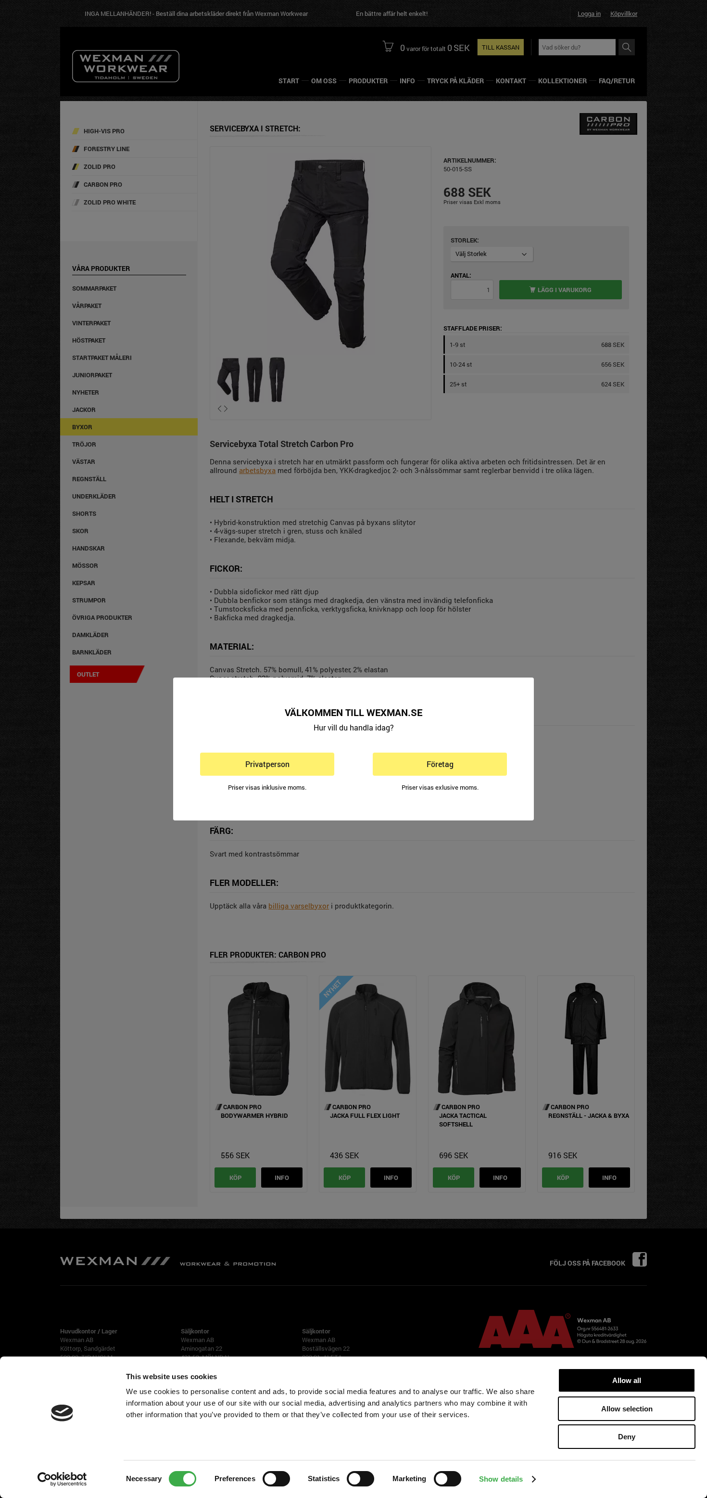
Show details (501, 1479)
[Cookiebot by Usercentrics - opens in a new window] (62, 1479)
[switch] (276, 1478)
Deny (626, 1437)
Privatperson (267, 764)
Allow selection (627, 1409)
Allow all (626, 1380)
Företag (440, 764)
